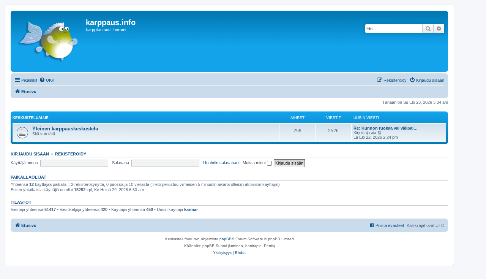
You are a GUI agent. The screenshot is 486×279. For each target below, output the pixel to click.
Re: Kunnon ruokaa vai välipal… (385, 128)
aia (373, 132)
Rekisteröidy (70, 154)
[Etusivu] (49, 41)
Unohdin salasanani (221, 162)
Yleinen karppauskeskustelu (65, 129)
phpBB (225, 239)
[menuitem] (46, 80)
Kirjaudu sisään (30, 154)
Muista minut (255, 162)
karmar (191, 209)
